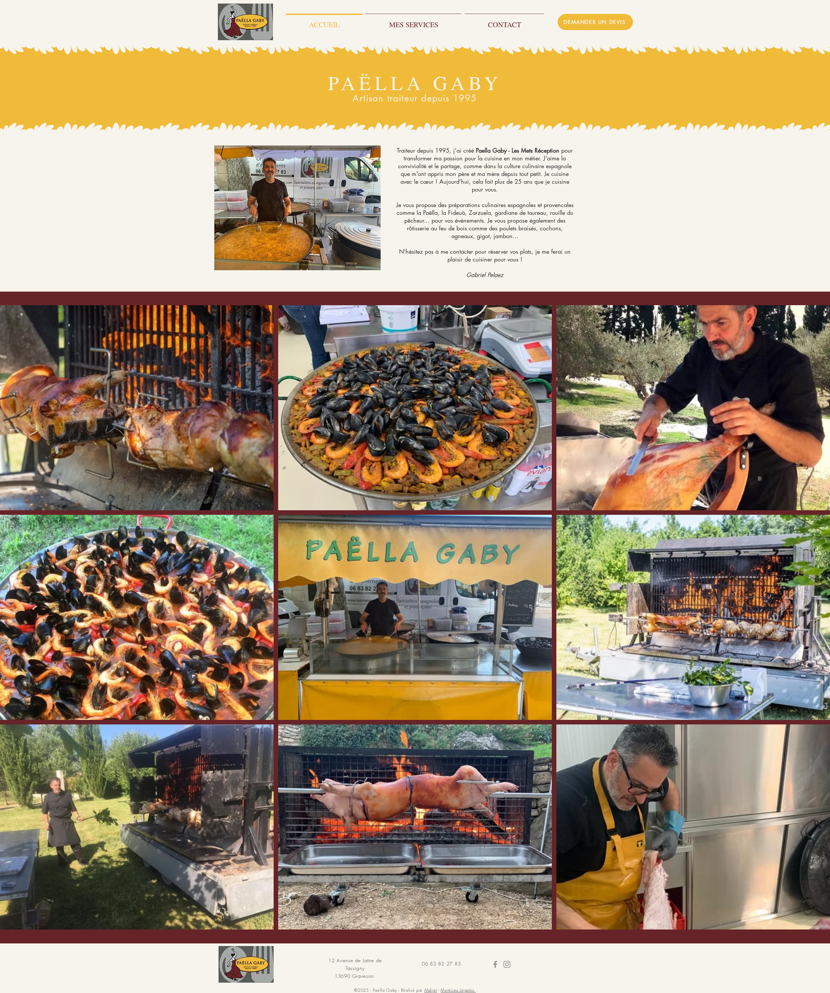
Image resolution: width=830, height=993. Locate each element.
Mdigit (430, 990)
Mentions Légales (458, 990)
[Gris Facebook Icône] (495, 964)
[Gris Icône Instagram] (507, 964)
